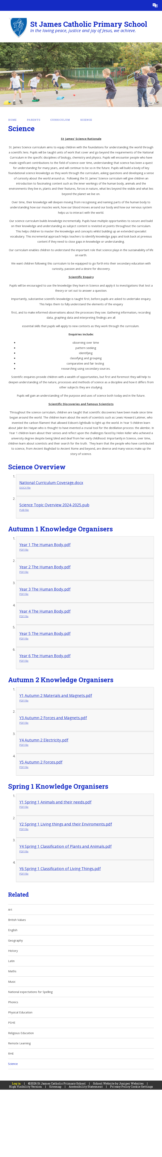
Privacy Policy (120, 1086)
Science (86, 119)
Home (12, 119)
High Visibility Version (25, 1086)
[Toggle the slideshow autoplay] (151, 81)
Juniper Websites (131, 1083)
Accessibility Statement (86, 1086)
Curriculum (60, 119)
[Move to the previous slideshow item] (151, 91)
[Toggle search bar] (144, 5)
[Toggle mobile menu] (5, 5)
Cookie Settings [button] (142, 1086)
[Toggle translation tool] (155, 5)
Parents (33, 119)
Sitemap (55, 1086)
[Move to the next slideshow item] (151, 101)
